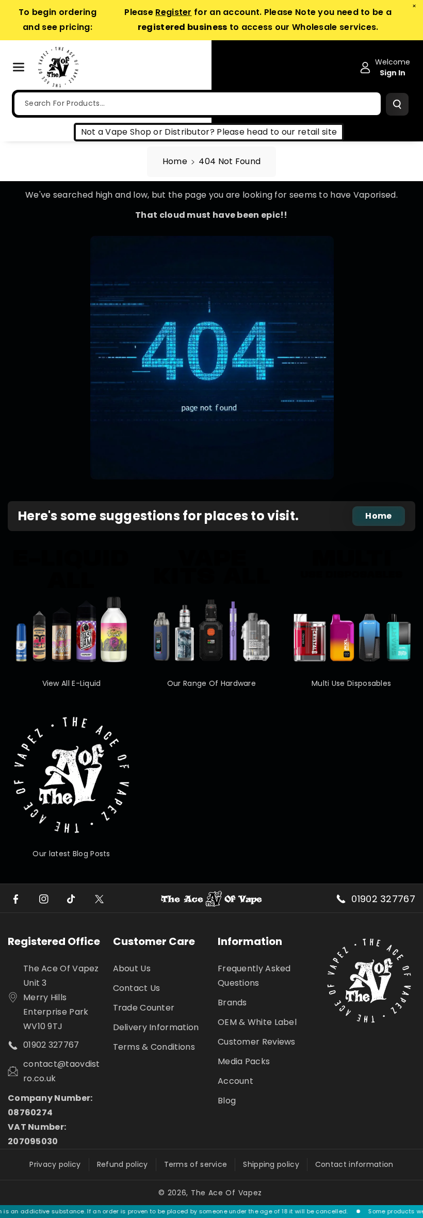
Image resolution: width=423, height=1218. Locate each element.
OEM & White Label (257, 1022)
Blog (227, 1101)
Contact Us (136, 988)
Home (174, 161)
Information (250, 941)
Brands (232, 1002)
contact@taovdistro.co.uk (61, 1071)
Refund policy (122, 1164)
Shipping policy (271, 1164)
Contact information (354, 1164)
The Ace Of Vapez (226, 1193)
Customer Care (154, 941)
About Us (132, 968)
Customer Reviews (257, 1042)
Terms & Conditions (154, 1047)
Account (235, 1081)
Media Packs (244, 1061)
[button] (24, 67)
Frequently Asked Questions (254, 976)
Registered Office (54, 941)
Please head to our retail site (277, 132)
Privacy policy (54, 1164)
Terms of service (195, 1164)
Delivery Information (156, 1027)
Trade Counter (144, 1008)
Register (173, 12)
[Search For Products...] (397, 104)
